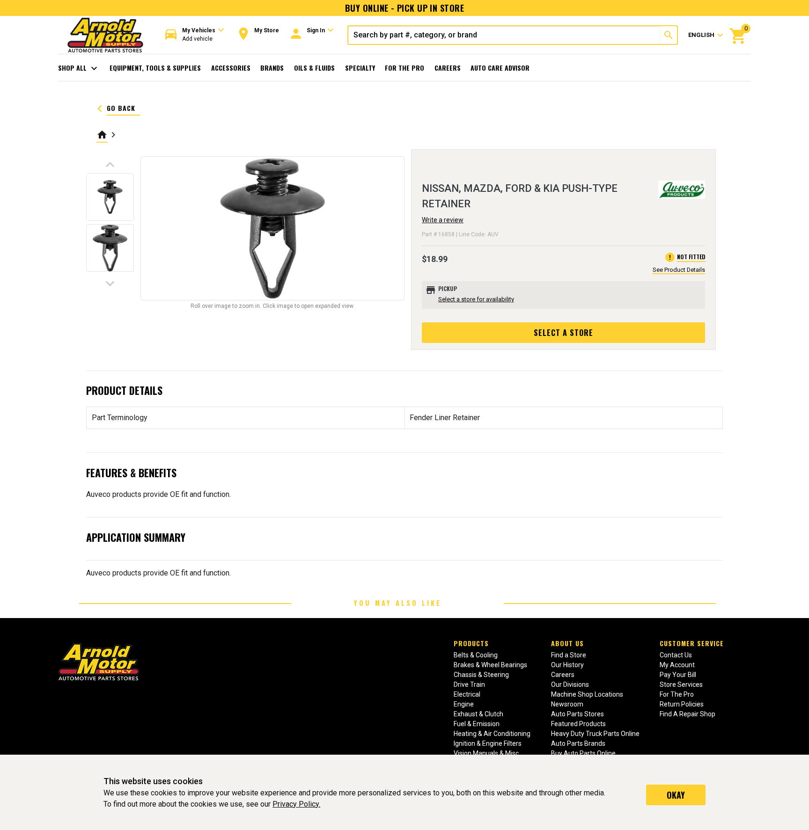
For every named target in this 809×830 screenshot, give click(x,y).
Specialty (360, 68)
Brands (272, 68)
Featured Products (578, 724)
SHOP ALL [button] (79, 68)
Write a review (442, 220)
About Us (567, 643)
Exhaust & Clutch (478, 714)
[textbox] (504, 35)
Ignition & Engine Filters (488, 743)
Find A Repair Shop (687, 714)
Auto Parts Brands (578, 743)
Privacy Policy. (296, 804)
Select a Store (563, 332)
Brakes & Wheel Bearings (490, 665)
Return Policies (682, 704)
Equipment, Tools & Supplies (155, 68)
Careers (447, 68)
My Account (677, 665)
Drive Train (469, 684)
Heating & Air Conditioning (492, 733)
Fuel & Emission (477, 724)
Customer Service (692, 643)
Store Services (681, 684)
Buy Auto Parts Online (583, 753)
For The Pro (404, 68)
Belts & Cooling (476, 655)
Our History (567, 665)
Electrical (467, 694)
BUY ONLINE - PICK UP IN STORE (404, 8)
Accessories (230, 68)
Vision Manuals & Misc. (487, 753)
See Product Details (679, 269)
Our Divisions (570, 684)
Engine (464, 704)
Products (471, 643)
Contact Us (676, 655)
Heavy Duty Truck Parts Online (595, 733)
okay (676, 795)
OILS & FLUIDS (314, 68)
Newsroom (567, 704)
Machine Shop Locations (587, 694)
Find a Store (568, 655)
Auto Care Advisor (500, 68)
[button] (195, 35)
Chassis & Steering (481, 674)
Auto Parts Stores (577, 714)
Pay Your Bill (678, 674)
